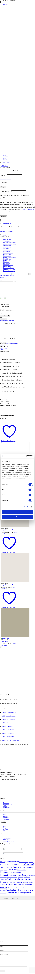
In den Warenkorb (5, 315)
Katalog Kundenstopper (9, 719)
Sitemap (5, 830)
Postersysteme (6, 266)
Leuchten (17, 881)
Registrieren (3, 216)
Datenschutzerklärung (27, 209)
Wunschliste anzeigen (6, 231)
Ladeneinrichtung (15, 879)
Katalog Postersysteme (8, 723)
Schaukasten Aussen (18, 887)
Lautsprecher (6, 881)
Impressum (6, 803)
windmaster (2, 894)
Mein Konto (6, 817)
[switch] (30, 490)
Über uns (5, 156)
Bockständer (15, 864)
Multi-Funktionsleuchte (11, 884)
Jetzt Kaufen (4, 319)
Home (4, 155)
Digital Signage (7, 259)
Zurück (2, 277)
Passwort (3, 175)
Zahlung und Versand (8, 841)
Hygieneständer (17, 872)
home (4, 814)
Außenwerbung (24, 862)
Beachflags (2, 864)
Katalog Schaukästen (8, 730)
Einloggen (3, 187)
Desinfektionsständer (28, 867)
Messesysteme (7, 245)
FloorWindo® (6, 260)
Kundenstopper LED (12, 877)
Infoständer (6, 262)
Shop (4, 158)
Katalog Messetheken (8, 733)
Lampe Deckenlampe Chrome (8, 529)
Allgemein (9, 343)
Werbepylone (6, 241)
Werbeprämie (24, 892)
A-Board (2, 862)
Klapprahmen (32, 875)
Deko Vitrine (4, 867)
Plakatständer (6, 263)
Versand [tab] (2, 349)
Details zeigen (26, 507)
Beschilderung (8, 864)
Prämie (3, 887)
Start (1, 275)
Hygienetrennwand (8, 875)
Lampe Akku (4, 641)
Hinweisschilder (7, 254)
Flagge (5, 870)
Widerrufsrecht (7, 807)
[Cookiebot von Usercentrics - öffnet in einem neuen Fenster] (26, 456)
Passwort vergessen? (5, 179)
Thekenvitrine (22, 890)
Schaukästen (6, 251)
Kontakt (5, 4)
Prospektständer (7, 256)
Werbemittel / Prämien (9, 269)
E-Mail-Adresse (5, 191)
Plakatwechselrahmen (8, 268)
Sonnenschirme (7, 247)
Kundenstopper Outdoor (24, 877)
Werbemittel (12, 892)
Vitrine (31, 890)
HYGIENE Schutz (8, 265)
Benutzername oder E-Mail (9, 171)
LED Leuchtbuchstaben (9, 242)
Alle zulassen (17, 512)
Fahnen (1, 870)
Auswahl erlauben (17, 517)
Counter (20, 864)
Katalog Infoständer (7, 726)
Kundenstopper (7, 250)
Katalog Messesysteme (8, 736)
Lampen (28, 879)
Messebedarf (30, 882)
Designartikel (16, 867)
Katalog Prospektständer (9, 712)
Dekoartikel (28, 864)
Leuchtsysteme (7, 239)
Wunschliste (6, 839)
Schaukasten (10, 887)
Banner (31, 862)
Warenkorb (6, 819)
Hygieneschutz (6, 872)
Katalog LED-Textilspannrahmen (11, 740)
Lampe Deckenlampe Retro (8, 585)
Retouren (5, 829)
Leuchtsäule (24, 882)
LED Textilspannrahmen (9, 244)
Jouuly (25, 875)
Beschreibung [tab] (3, 348)
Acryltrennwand (12, 861)
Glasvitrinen (6, 248)
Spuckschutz (11, 890)
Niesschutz (27, 884)
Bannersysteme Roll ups (9, 257)
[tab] (17, 348)
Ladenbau (3, 879)
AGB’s (5, 806)
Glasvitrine (12, 869)
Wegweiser (3, 893)
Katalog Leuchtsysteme (8, 716)
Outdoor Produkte (8, 253)
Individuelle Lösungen (9, 271)
